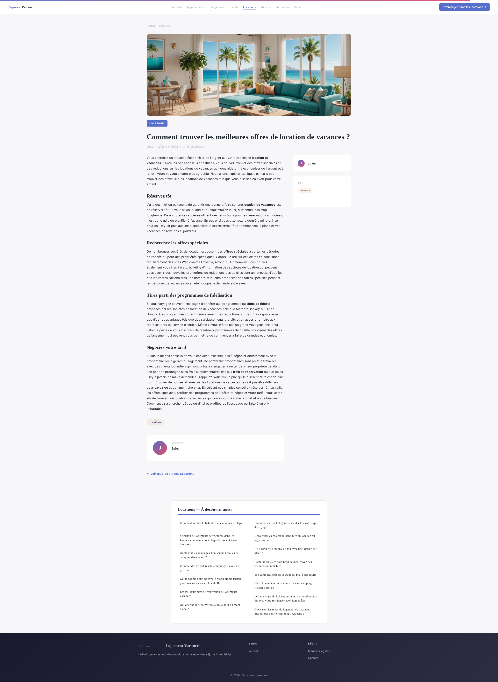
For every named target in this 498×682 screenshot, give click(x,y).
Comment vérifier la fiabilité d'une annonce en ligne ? (211, 525)
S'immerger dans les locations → (465, 7)
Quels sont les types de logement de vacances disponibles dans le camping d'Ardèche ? (282, 611)
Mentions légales (319, 651)
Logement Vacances (183, 645)
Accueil (177, 7)
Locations (249, 7)
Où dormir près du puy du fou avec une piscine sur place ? (285, 550)
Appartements (195, 7)
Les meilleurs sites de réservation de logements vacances (208, 593)
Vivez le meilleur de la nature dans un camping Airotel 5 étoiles (283, 585)
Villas (298, 7)
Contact (313, 657)
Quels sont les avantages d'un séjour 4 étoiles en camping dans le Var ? (209, 555)
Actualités (282, 7)
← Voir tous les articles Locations (170, 474)
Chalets (233, 7)
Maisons (266, 7)
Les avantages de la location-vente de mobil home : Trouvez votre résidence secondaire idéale (285, 598)
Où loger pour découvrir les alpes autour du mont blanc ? (210, 606)
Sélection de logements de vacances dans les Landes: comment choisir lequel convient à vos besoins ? (208, 540)
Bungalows (217, 7)
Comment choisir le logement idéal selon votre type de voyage (285, 525)
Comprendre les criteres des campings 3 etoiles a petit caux (209, 568)
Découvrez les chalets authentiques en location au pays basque (284, 537)
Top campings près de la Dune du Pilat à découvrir (285, 574)
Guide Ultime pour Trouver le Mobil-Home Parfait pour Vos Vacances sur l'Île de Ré (210, 580)
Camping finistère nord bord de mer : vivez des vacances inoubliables (283, 563)
